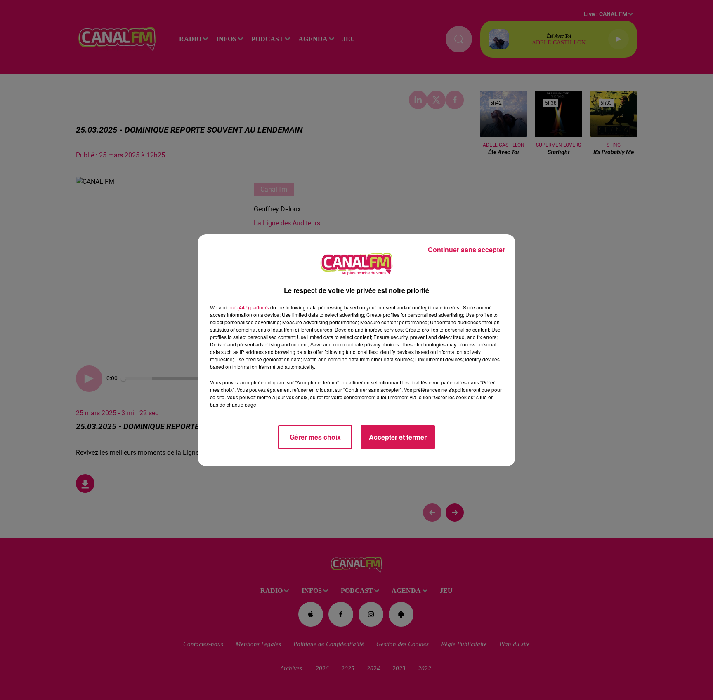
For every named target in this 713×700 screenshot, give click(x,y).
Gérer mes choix (315, 437)
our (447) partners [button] (249, 307)
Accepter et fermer (398, 437)
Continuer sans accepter (466, 249)
